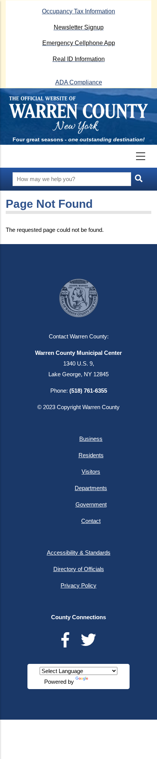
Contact (91, 521)
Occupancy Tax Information (78, 11)
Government (91, 504)
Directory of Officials (78, 569)
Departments (91, 488)
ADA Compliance (78, 82)
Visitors (91, 471)
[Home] (79, 114)
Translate (101, 681)
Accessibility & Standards (79, 552)
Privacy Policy (78, 585)
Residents (91, 455)
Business (91, 438)
